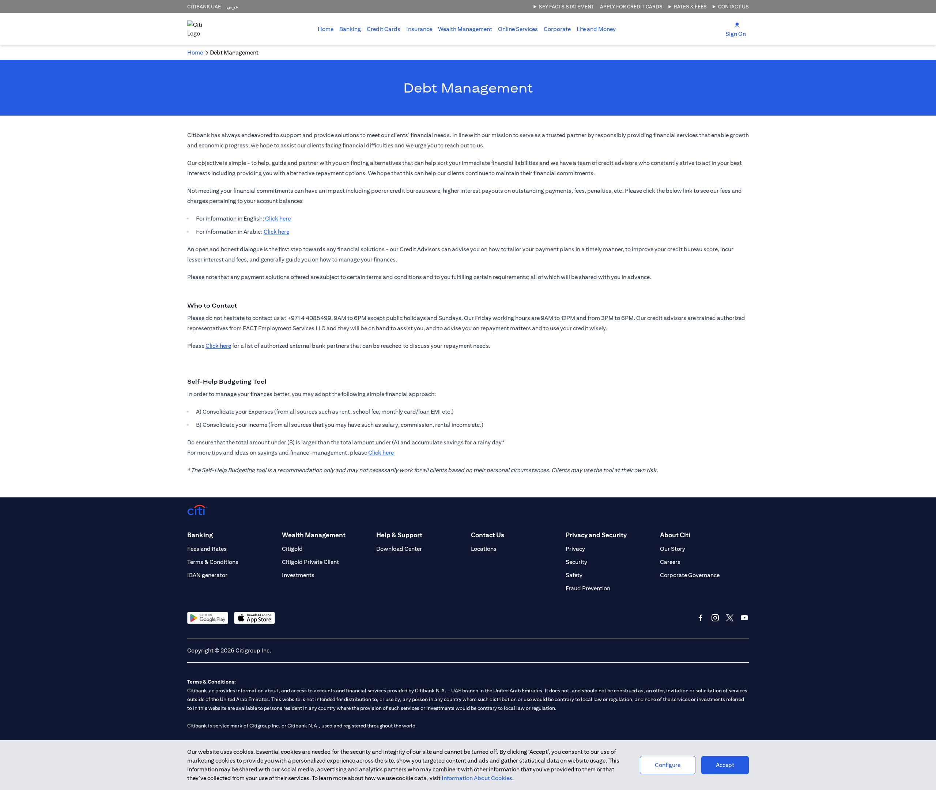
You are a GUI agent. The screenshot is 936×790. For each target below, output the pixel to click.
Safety (574, 575)
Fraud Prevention (588, 588)
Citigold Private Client (310, 561)
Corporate (557, 29)
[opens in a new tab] (207, 618)
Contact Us (733, 7)
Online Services (518, 29)
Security (576, 561)
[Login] (737, 24)
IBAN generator (207, 575)
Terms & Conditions (212, 561)
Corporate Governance (690, 575)
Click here (278, 218)
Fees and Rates (207, 548)
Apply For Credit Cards (631, 7)
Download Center (399, 548)
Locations (484, 548)
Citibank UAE (204, 7)
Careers (670, 561)
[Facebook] (700, 617)
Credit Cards (383, 29)
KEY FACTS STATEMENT (566, 7)
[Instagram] (715, 617)
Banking (350, 29)
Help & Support (399, 535)
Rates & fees (690, 7)
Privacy (575, 548)
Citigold (292, 548)
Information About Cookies (477, 778)
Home (325, 29)
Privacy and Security (596, 535)
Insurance (419, 29)
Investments (298, 575)
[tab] (350, 29)
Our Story (672, 548)
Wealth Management (465, 29)
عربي (232, 7)
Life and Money (596, 29)
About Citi (675, 535)
